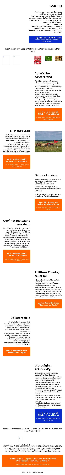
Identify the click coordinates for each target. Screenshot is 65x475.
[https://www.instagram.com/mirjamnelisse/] (29, 439)
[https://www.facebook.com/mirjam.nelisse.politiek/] (37, 439)
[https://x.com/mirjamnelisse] (21, 439)
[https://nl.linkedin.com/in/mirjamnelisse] (45, 439)
